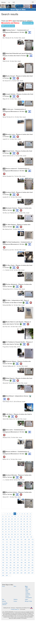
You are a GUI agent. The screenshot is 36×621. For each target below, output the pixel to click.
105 (14, 539)
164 (32, 555)
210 (3, 570)
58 (21, 526)
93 (5, 537)
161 (21, 555)
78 (21, 531)
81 (30, 531)
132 (14, 547)
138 (3, 549)
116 (21, 542)
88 (21, 534)
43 (5, 524)
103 (7, 539)
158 (10, 555)
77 (18, 531)
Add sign (4, 601)
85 (12, 534)
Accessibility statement (4, 603)
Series (27, 590)
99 (24, 537)
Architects (28, 593)
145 (29, 549)
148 (7, 552)
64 (9, 529)
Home (3, 2)
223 (18, 573)
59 (24, 526)
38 (21, 521)
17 (18, 516)
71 (30, 529)
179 (21, 560)
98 (21, 537)
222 (14, 573)
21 (30, 516)
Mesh (27, 587)
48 (21, 524)
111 (3, 542)
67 (18, 529)
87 (18, 534)
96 (15, 537)
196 (18, 565)
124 (18, 544)
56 (15, 526)
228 (3, 575)
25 (12, 519)
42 (2, 524)
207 (25, 567)
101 (31, 537)
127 (29, 544)
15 (12, 516)
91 (30, 534)
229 (7, 575)
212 (10, 570)
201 (3, 567)
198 (25, 565)
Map (3, 599)
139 (7, 549)
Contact (15, 601)
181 (29, 560)
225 (25, 573)
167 (10, 557)
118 (29, 542)
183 (3, 562)
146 (32, 549)
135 (25, 547)
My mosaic (28, 589)
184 (7, 562)
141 (14, 549)
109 (29, 539)
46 (15, 524)
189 (25, 562)
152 (21, 552)
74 (9, 531)
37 (18, 521)
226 (29, 573)
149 (10, 552)
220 (7, 573)
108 (25, 539)
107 (21, 539)
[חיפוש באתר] (9, 2)
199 (29, 565)
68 (21, 529)
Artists (27, 592)
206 (21, 567)
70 (27, 529)
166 (7, 557)
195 (14, 565)
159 (14, 555)
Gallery (26, 599)
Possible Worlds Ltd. (15, 609)
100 (27, 537)
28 (21, 519)
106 (18, 539)
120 (3, 544)
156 (3, 555)
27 (18, 519)
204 (14, 567)
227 (32, 573)
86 (15, 534)
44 (9, 524)
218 (32, 570)
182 (32, 560)
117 (25, 542)
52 (2, 526)
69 (24, 529)
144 (25, 549)
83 (5, 534)
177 (14, 560)
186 (14, 562)
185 (10, 562)
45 (12, 524)
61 (30, 526)
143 (21, 549)
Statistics (15, 599)
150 (14, 552)
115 (18, 542)
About (15, 586)
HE (14, 2)
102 (3, 539)
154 (29, 552)
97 (18, 537)
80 (27, 531)
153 (25, 552)
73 (5, 531)
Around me (28, 594)
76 (15, 531)
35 (12, 521)
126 (25, 544)
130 (7, 547)
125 (21, 544)
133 (18, 547)
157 (7, 555)
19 (24, 516)
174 (3, 560)
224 (21, 573)
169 (18, 557)
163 (29, 555)
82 (2, 534)
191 (32, 562)
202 (7, 567)
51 (30, 524)
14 (9, 516)
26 (15, 519)
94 (9, 537)
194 (10, 565)
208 (29, 567)
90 (27, 534)
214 (18, 570)
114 (14, 542)
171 (25, 557)
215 (21, 570)
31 (30, 519)
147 (3, 552)
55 (12, 526)
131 (10, 547)
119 (32, 542)
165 (3, 557)
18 (21, 516)
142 (18, 549)
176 (10, 560)
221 (10, 573)
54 (9, 526)
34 (9, 521)
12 (2, 516)
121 (7, 544)
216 (25, 570)
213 (14, 570)
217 (29, 570)
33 (5, 521)
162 (25, 555)
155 (32, 552)
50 (27, 524)
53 (5, 526)
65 (12, 529)
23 (5, 519)
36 (15, 521)
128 (32, 544)
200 (32, 565)
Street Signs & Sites (18, 9)
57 (18, 526)
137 (32, 547)
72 (2, 531)
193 (7, 565)
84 (9, 534)
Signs (26, 586)
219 (3, 573)
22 (2, 519)
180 (25, 560)
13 (5, 516)
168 (14, 557)
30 (27, 519)
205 (18, 567)
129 (3, 547)
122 (10, 544)
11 (30, 513)
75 (12, 531)
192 (3, 565)
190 (29, 562)
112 (7, 542)
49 (24, 524)
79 (24, 531)
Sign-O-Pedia (29, 601)
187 (18, 562)
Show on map (29, 23)
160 (18, 555)
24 (9, 519)
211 (7, 570)
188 (21, 562)
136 (29, 547)
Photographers (29, 597)
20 (27, 516)
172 (29, 557)
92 (2, 537)
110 (32, 539)
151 (18, 552)
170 (21, 557)
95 (12, 537)
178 (18, 560)
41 (30, 521)
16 (15, 516)
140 (10, 549)
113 (10, 542)
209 (32, 567)
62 (2, 529)
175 (7, 560)
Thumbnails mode (9, 26)
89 (24, 534)
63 (5, 529)
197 (21, 565)
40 (27, 521)
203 (10, 567)
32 (2, 521)
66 (15, 529)
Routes (27, 596)
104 (10, 539)
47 (18, 524)
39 (24, 521)
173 (32, 557)
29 (24, 519)
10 (27, 513)
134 (21, 547)
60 (27, 526)
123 (14, 544)
